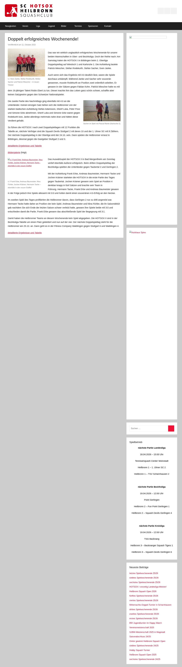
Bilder (63, 26)
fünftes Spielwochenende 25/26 (143, 596)
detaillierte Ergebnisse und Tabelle (25, 146)
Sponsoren (93, 26)
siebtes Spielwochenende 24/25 (143, 645)
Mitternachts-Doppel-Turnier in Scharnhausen (150, 605)
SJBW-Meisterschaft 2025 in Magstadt (147, 632)
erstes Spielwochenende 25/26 (143, 618)
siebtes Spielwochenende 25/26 (143, 578)
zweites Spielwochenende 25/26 (144, 614)
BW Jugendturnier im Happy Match (145, 623)
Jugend (51, 26)
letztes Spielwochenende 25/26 (143, 573)
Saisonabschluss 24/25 (140, 636)
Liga (38, 26)
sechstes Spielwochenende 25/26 (144, 582)
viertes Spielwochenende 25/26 (143, 600)
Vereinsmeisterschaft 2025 (141, 627)
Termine (78, 26)
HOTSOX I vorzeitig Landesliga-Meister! (148, 587)
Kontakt (107, 26)
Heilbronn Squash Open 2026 (142, 591)
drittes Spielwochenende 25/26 (143, 609)
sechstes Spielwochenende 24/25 (144, 659)
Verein (25, 26)
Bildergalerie (14, 152)
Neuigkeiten (10, 26)
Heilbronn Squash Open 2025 (142, 654)
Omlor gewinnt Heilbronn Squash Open (147, 641)
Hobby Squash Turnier (139, 650)
